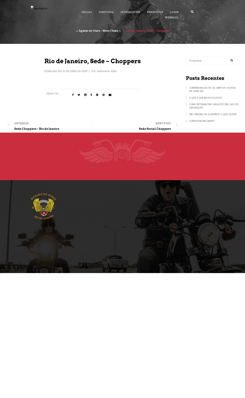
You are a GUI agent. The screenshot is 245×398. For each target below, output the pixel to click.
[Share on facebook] (73, 95)
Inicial (87, 12)
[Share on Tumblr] (91, 95)
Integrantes (130, 12)
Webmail (172, 17)
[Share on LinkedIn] (85, 95)
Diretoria (106, 12)
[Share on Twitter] (79, 95)
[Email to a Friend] (110, 95)
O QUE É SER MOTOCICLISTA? (205, 97)
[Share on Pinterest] (103, 95)
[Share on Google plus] (97, 95)
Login (174, 12)
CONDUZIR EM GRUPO (201, 120)
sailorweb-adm (107, 71)
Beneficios (155, 12)
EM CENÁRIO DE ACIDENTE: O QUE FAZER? (213, 114)
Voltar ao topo (226, 387)
